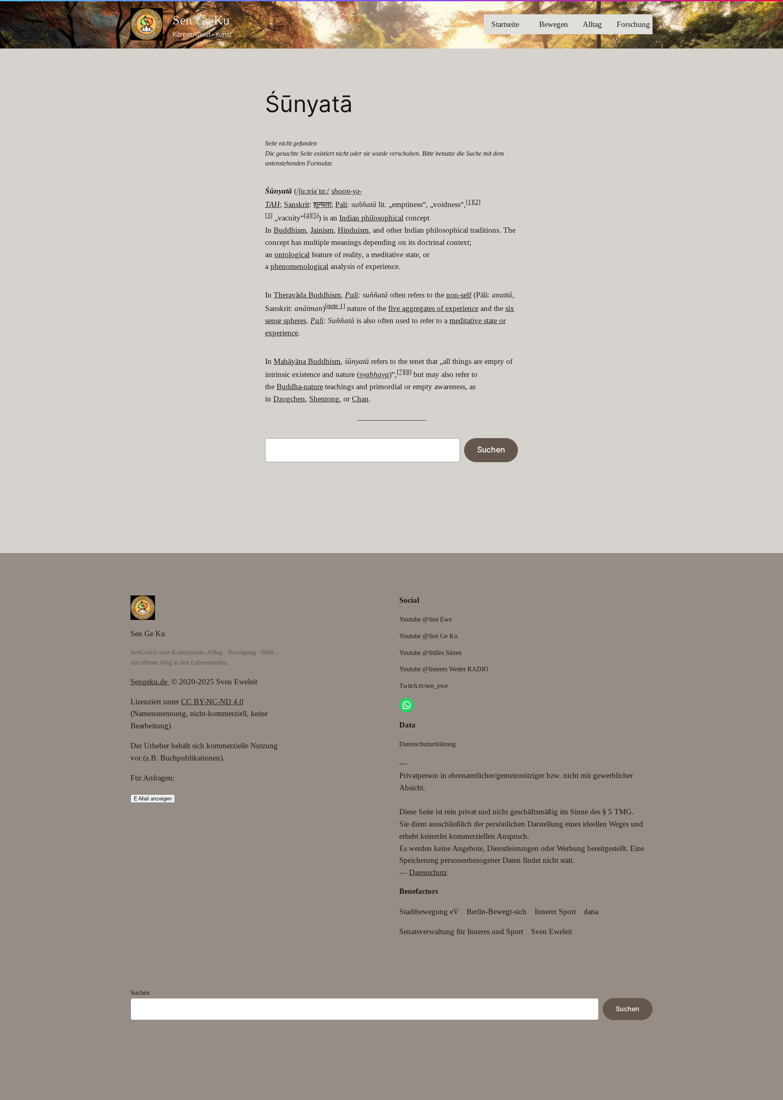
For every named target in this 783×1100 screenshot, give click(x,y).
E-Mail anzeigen (153, 799)
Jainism (322, 230)
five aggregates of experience (433, 308)
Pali (341, 204)
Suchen (491, 449)
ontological (292, 254)
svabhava (374, 374)
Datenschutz (428, 872)
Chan (360, 399)
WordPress (168, 1064)
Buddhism (290, 230)
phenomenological (299, 266)
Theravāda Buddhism (307, 295)
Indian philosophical (371, 218)
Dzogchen (289, 399)
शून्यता (322, 204)
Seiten (140, 1046)
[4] (307, 215)
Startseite (505, 24)
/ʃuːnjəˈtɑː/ (312, 191)
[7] (400, 371)
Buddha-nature (299, 386)
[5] (315, 215)
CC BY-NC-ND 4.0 (212, 701)
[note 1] (335, 305)
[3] (268, 215)
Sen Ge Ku (201, 20)
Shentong (324, 399)
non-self (458, 295)
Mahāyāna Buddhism (307, 361)
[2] (476, 201)
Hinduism (353, 230)
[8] (407, 371)
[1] (469, 201)
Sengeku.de (149, 681)
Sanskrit (296, 204)
